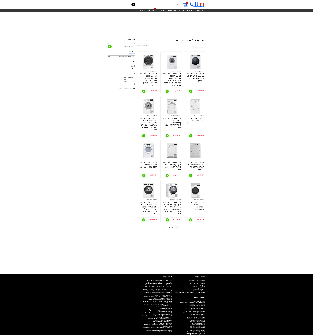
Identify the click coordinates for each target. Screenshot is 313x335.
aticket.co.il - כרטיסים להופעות (197, 291)
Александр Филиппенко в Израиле (162, 323)
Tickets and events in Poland (197, 326)
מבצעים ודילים (152, 10)
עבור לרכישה (190, 91)
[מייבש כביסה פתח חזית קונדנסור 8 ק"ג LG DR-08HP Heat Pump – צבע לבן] (195, 62)
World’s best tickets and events (197, 310)
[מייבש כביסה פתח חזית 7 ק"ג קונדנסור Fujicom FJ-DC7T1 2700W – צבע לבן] (195, 150)
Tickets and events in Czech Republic (195, 333)
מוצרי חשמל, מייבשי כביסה (199, 71)
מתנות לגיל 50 (129, 84)
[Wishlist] (110, 4)
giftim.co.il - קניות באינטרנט (198, 288)
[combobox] (121, 56)
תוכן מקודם (166, 277)
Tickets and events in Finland (197, 329)
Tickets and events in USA (198, 307)
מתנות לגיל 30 (129, 79)
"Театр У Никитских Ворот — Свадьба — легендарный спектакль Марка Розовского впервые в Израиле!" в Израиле (157, 292)
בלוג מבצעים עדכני (187, 10)
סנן (109, 46)
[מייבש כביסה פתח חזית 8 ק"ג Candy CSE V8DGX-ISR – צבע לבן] (148, 150)
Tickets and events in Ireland (197, 304)
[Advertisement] (156, 24)
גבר (132, 68)
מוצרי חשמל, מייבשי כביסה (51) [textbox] (121, 56)
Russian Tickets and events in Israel (195, 311)
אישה (131, 66)
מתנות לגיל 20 (129, 77)
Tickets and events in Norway (197, 324)
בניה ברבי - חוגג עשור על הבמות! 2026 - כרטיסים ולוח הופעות (157, 289)
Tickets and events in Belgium (197, 330)
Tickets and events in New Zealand (196, 315)
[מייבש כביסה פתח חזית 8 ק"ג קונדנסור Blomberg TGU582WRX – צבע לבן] (195, 190)
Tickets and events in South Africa (196, 317)
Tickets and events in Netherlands (196, 332)
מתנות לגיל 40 (129, 82)
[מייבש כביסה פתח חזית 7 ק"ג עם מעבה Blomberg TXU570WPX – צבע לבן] (172, 106)
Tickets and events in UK (198, 301)
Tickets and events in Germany (197, 314)
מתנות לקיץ (142, 10)
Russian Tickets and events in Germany (195, 308)
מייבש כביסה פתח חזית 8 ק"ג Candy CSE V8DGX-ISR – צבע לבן (148, 164)
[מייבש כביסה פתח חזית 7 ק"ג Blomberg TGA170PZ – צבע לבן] (195, 106)
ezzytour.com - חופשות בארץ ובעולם (196, 289)
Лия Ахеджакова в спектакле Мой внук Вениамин (158, 285)
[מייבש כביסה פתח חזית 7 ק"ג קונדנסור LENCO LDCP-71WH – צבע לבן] (172, 150)
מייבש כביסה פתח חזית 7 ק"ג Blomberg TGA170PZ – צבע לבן (195, 120)
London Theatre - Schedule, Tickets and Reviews (192, 302)
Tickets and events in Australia (197, 305)
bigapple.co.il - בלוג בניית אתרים (197, 280)
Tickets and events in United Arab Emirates (194, 313)
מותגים (162, 10)
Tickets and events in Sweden (197, 327)
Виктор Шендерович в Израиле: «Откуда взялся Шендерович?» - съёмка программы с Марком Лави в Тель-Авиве (157, 301)
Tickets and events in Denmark (197, 321)
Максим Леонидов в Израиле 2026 (162, 321)
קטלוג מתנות (200, 10)
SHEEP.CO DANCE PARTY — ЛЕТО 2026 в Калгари (159, 283)
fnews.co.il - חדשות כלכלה (198, 286)
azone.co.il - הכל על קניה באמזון (197, 283)
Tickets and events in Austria (197, 320)
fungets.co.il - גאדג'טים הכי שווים (197, 282)
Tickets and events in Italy (198, 323)
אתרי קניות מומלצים (174, 10)
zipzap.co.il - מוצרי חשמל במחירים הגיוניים (194, 285)
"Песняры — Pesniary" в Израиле (163, 295)
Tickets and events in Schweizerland (195, 318)
